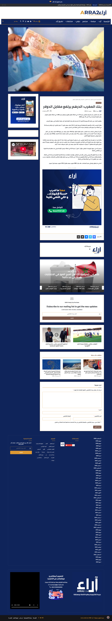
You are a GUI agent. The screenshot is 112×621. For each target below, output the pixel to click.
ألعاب (46, 443)
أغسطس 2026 (97, 438)
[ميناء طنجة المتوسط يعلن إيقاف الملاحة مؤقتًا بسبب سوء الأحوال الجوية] (72, 364)
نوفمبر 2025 (98, 460)
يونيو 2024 (98, 502)
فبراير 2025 (98, 483)
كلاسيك (52, 457)
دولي (78, 21)
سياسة (93, 21)
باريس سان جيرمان (50, 452)
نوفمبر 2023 (98, 520)
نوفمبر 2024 (98, 490)
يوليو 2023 (98, 530)
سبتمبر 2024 (98, 495)
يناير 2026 (98, 456)
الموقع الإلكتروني (67, 416)
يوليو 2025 (98, 470)
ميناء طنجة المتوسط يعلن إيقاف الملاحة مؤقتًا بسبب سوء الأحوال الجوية (72, 372)
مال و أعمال (93, 99)
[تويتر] (90, 237)
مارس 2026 (98, 451)
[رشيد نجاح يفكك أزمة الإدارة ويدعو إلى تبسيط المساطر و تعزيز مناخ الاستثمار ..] (92, 364)
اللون (44, 449)
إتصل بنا (10, 618)
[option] (72, 275)
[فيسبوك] (94, 237)
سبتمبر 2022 (98, 552)
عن (46, 454)
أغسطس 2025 (97, 468)
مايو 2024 (98, 505)
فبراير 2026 (98, 453)
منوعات (52, 460)
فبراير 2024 (98, 512)
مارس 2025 (98, 480)
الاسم (99, 410)
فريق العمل (41, 454)
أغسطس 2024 (97, 498)
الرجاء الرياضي (43, 446)
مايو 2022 (98, 562)
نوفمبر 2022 (98, 547)
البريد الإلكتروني (97, 416)
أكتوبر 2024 (98, 493)
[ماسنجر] (86, 237)
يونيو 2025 (98, 473)
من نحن (21, 618)
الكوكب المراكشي (50, 449)
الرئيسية (107, 21)
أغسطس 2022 (97, 554)
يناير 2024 (98, 515)
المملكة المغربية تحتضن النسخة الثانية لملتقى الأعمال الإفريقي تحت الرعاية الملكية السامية (52, 372)
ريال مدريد (37, 452)
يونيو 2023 (98, 532)
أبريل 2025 (98, 478)
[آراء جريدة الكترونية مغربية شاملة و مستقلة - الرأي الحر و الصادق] (93, 13)
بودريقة (43, 452)
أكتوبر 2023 (98, 522)
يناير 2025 (98, 485)
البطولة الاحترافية (39, 443)
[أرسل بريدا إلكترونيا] (94, 111)
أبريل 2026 (98, 448)
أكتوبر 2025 (98, 463)
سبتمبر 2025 (98, 465)
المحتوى (39, 449)
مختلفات (69, 21)
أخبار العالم (52, 443)
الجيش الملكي (51, 446)
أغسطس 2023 (97, 527)
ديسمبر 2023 (97, 517)
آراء (100, 21)
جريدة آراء (96, 111)
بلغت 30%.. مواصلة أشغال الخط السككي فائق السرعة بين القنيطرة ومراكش (72, 276)
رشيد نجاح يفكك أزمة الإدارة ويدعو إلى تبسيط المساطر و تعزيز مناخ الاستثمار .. (92, 372)
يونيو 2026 (98, 443)
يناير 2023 (98, 542)
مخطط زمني (39, 457)
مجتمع (85, 21)
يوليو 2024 (98, 500)
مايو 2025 (98, 475)
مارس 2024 (98, 510)
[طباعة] (78, 237)
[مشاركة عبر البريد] (82, 237)
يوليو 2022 (98, 557)
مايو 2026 (98, 446)
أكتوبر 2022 (98, 549)
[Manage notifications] (108, 617)
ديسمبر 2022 (97, 544)
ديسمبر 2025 (97, 458)
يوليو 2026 (98, 441)
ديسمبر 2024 (97, 488)
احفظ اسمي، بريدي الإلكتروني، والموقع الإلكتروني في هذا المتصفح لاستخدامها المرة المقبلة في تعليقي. (77, 422)
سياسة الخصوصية (28, 618)
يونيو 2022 (98, 559)
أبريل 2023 (98, 535)
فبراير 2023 (98, 540)
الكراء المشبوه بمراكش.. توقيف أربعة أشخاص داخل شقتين (78, 5)
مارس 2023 (98, 537)
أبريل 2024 (98, 507)
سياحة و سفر (72, 268)
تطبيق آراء (59, 21)
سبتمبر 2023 (98, 525)
